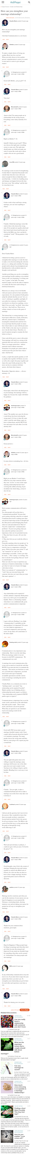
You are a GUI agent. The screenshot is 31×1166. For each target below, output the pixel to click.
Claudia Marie (13, 21)
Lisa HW (11, 162)
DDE (10, 966)
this (23, 74)
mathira (11, 887)
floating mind (13, 642)
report (7, 39)
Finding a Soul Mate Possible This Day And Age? (19, 1111)
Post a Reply (24, 1010)
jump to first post (15, 1010)
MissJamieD (14, 107)
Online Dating (18, 1106)
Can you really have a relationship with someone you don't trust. (20, 1023)
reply (3, 39)
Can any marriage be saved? (18, 1067)
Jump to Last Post (10, 17)
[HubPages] (15, 2)
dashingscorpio (15, 405)
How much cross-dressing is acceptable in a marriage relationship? (20, 1088)
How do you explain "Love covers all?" (19, 1136)
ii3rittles (11, 44)
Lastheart (12, 804)
